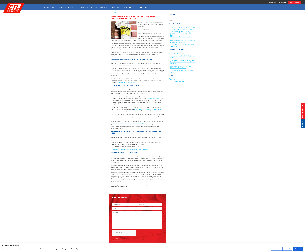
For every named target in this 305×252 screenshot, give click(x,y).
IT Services (129, 7)
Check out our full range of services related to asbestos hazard (129, 149)
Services (181, 81)
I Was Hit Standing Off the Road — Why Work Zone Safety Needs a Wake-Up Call (182, 33)
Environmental (101, 7)
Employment (188, 79)
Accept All (298, 249)
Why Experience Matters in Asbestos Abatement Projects (133, 17)
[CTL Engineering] (14, 8)
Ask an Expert (303, 112)
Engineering (49, 7)
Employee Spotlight (182, 79)
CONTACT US (294, 2)
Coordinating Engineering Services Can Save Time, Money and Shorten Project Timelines (182, 62)
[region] (152, 247)
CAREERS (282, 2)
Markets (143, 7)
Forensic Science (66, 7)
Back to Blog (113, 13)
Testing (115, 7)
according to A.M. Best (153, 98)
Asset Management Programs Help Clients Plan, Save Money (181, 67)
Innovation (171, 81)
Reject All (287, 249)
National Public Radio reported (127, 82)
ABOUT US (272, 2)
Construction (85, 7)
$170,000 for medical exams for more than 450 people (130, 123)
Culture (173, 79)
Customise (276, 249)
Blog (303, 125)
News (176, 81)
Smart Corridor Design (177, 53)
